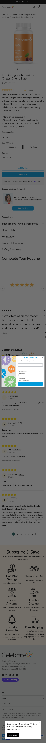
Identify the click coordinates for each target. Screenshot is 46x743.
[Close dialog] (43, 357)
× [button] (39, 722)
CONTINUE (30, 384)
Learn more (13, 735)
